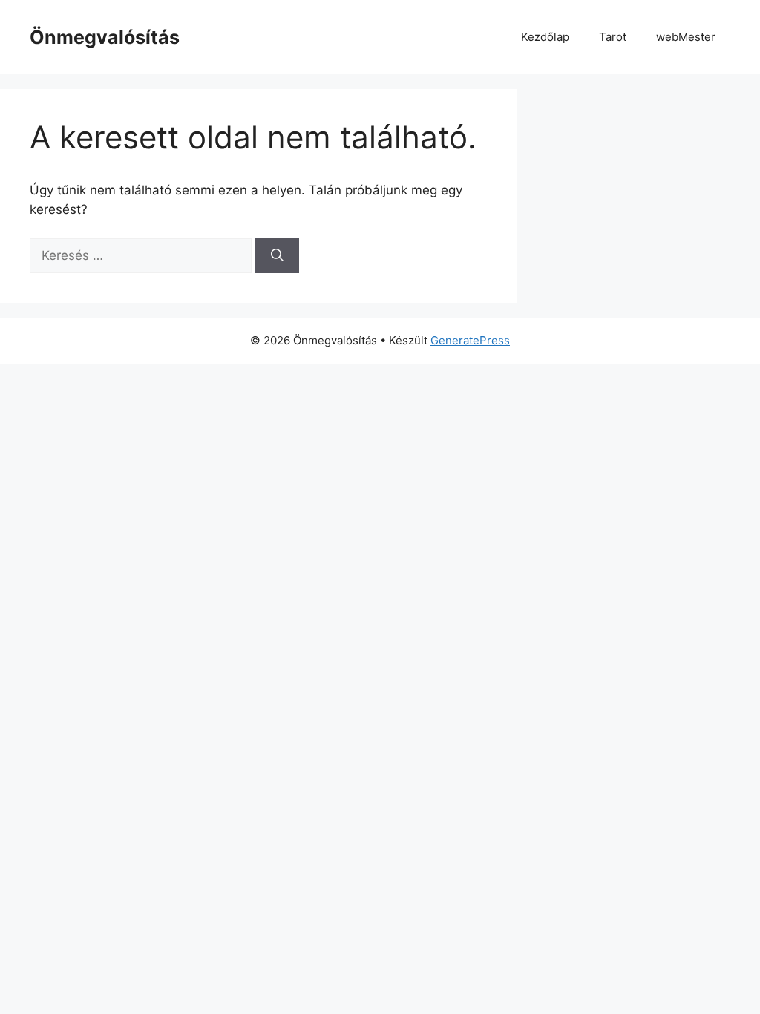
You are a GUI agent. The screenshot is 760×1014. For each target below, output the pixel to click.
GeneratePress (470, 340)
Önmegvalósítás (105, 37)
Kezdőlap (545, 37)
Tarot (612, 37)
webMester (685, 37)
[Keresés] (277, 256)
